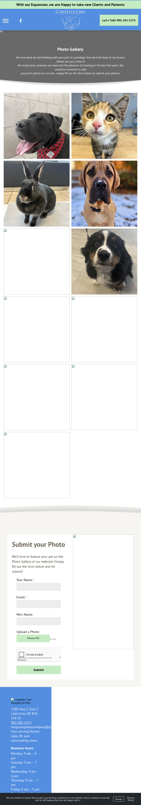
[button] (37, 126)
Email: (22, 597)
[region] (70, 57)
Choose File (33, 638)
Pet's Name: (25, 614)
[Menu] (6, 20)
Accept (118, 799)
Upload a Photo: (28, 632)
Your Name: (26, 580)
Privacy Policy (131, 799)
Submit (38, 670)
